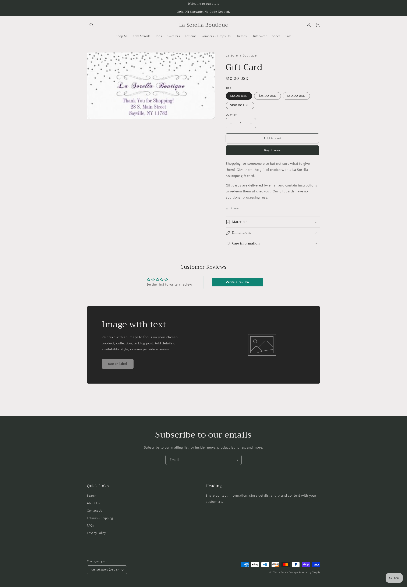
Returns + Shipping (100, 518)
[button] (91, 25)
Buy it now (272, 150)
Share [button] (235, 208)
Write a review (237, 282)
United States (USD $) (104, 569)
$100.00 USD (240, 105)
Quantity (231, 114)
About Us (93, 503)
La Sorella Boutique (288, 572)
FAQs (90, 525)
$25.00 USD (267, 96)
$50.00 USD (296, 96)
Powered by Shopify (309, 572)
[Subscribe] (236, 460)
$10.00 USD (239, 96)
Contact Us (94, 510)
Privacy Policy (96, 533)
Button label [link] (117, 364)
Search (92, 495)
